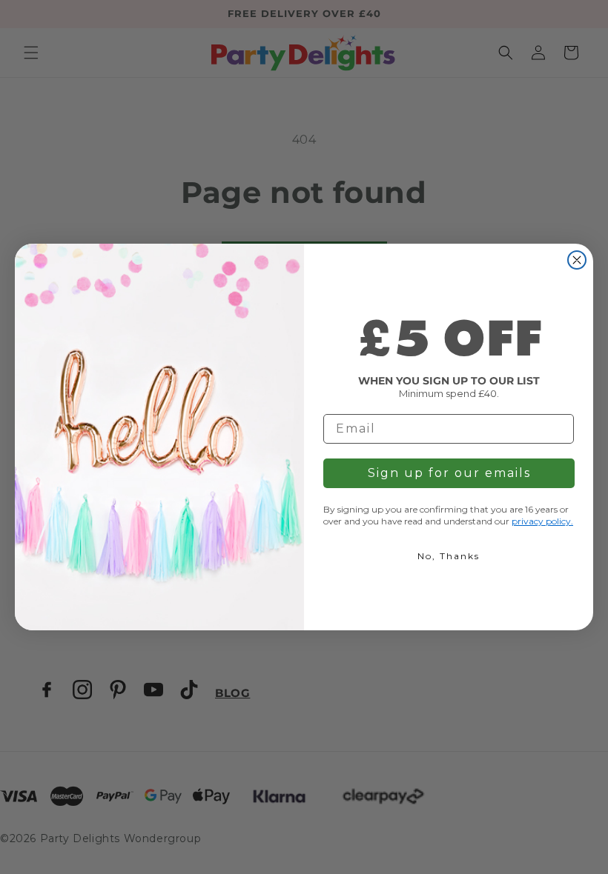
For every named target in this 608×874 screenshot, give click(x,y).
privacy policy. (542, 521)
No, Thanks (448, 555)
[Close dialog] (577, 260)
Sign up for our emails (449, 473)
